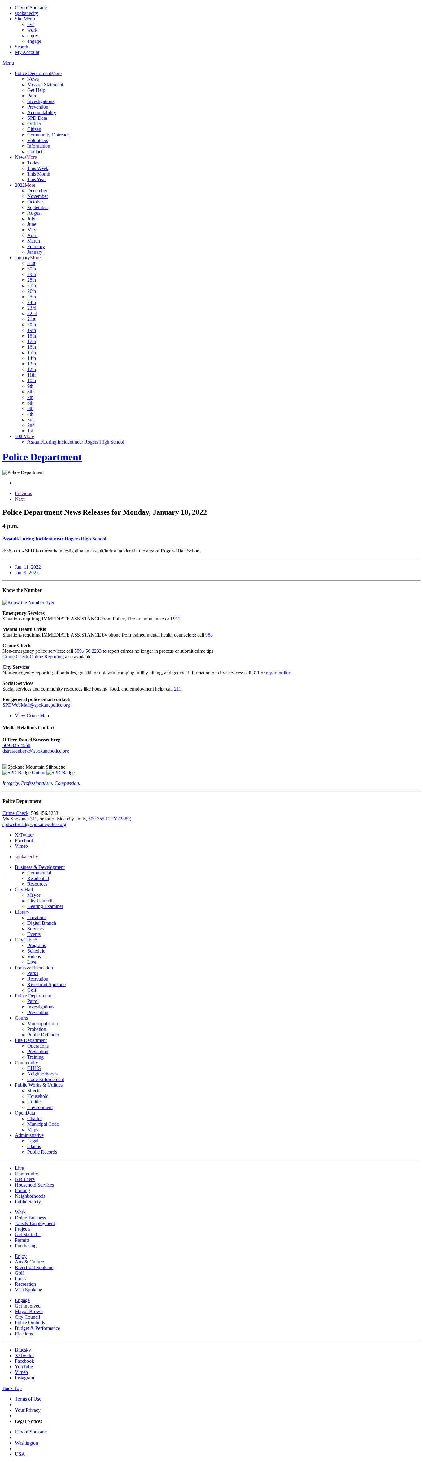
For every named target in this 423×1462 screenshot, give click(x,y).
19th (31, 330)
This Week (37, 168)
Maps (32, 1129)
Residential (38, 878)
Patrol (33, 95)
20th (31, 324)
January (34, 252)
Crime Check (15, 813)
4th (30, 414)
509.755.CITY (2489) (109, 818)
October (35, 201)
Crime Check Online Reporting (33, 656)
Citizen (34, 129)
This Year (36, 179)
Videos (34, 956)
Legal (32, 1140)
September (37, 207)
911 (176, 618)
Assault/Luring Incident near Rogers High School (75, 442)
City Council (39, 900)
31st (31, 263)
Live (31, 962)
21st (31, 319)
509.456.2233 (88, 651)
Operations (38, 1045)
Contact (34, 151)
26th (31, 291)
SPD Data (37, 118)
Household (38, 1096)
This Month (38, 174)
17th (31, 341)
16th (31, 347)
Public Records (42, 1152)
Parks (32, 973)
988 (209, 634)
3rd (30, 419)
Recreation (37, 978)
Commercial (39, 872)
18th (31, 335)
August (34, 213)
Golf (31, 990)
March (33, 241)
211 (177, 688)
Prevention (37, 107)
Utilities (34, 1101)
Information (38, 146)
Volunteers (37, 140)
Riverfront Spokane (46, 984)
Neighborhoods (42, 1073)
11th (31, 375)
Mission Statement (45, 84)
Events (34, 934)
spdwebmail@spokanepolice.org (34, 824)
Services (35, 928)
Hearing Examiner (45, 906)
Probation (36, 1029)
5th (30, 408)
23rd (31, 308)
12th (31, 369)
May (31, 229)
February (36, 246)
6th (30, 402)
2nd (31, 425)
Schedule (36, 951)
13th (31, 363)
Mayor (33, 895)
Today (33, 162)
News (33, 79)
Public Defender (43, 1034)
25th (31, 296)
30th (31, 268)
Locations (36, 917)
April (32, 235)
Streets (33, 1090)
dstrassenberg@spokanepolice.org (35, 750)
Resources (37, 884)
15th (31, 352)
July (31, 218)
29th (31, 274)
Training (35, 1057)
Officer (34, 123)
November (37, 196)
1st (30, 430)
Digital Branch (41, 923)
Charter (34, 1118)
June (31, 224)
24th (31, 302)
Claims (34, 1146)
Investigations (40, 101)
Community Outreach (48, 134)
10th (31, 380)
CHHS (34, 1068)
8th (30, 391)
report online (278, 672)
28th (31, 280)
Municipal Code (43, 1124)
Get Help (36, 90)
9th (30, 386)
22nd (32, 313)
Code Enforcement (45, 1079)
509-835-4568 (16, 745)
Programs (36, 945)
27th (31, 285)
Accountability (41, 112)
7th (30, 397)
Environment (40, 1107)
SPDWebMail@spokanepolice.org (36, 705)
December (37, 190)
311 (255, 672)
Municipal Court (43, 1023)
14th (31, 358)
